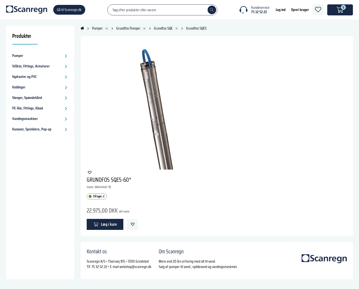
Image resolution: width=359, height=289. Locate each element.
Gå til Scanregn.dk (69, 10)
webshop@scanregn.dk (135, 267)
